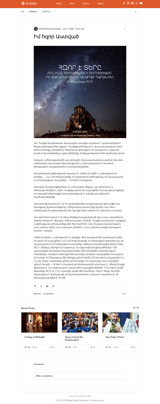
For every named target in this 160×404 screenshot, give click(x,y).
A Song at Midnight (34, 337)
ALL (22, 11)
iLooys (31, 3)
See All (136, 308)
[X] (136, 3)
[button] (135, 12)
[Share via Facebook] (35, 286)
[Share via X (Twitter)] (41, 286)
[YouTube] (141, 3)
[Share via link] (53, 286)
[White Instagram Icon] (128, 3)
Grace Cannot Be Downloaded (74, 338)
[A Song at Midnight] (39, 322)
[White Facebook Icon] (124, 3)
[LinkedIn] (132, 3)
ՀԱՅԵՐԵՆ (46, 11)
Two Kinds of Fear (115, 337)
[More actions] (124, 28)
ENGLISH (33, 11)
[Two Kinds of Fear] (120, 322)
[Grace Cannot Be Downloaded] (80, 322)
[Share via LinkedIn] (47, 286)
